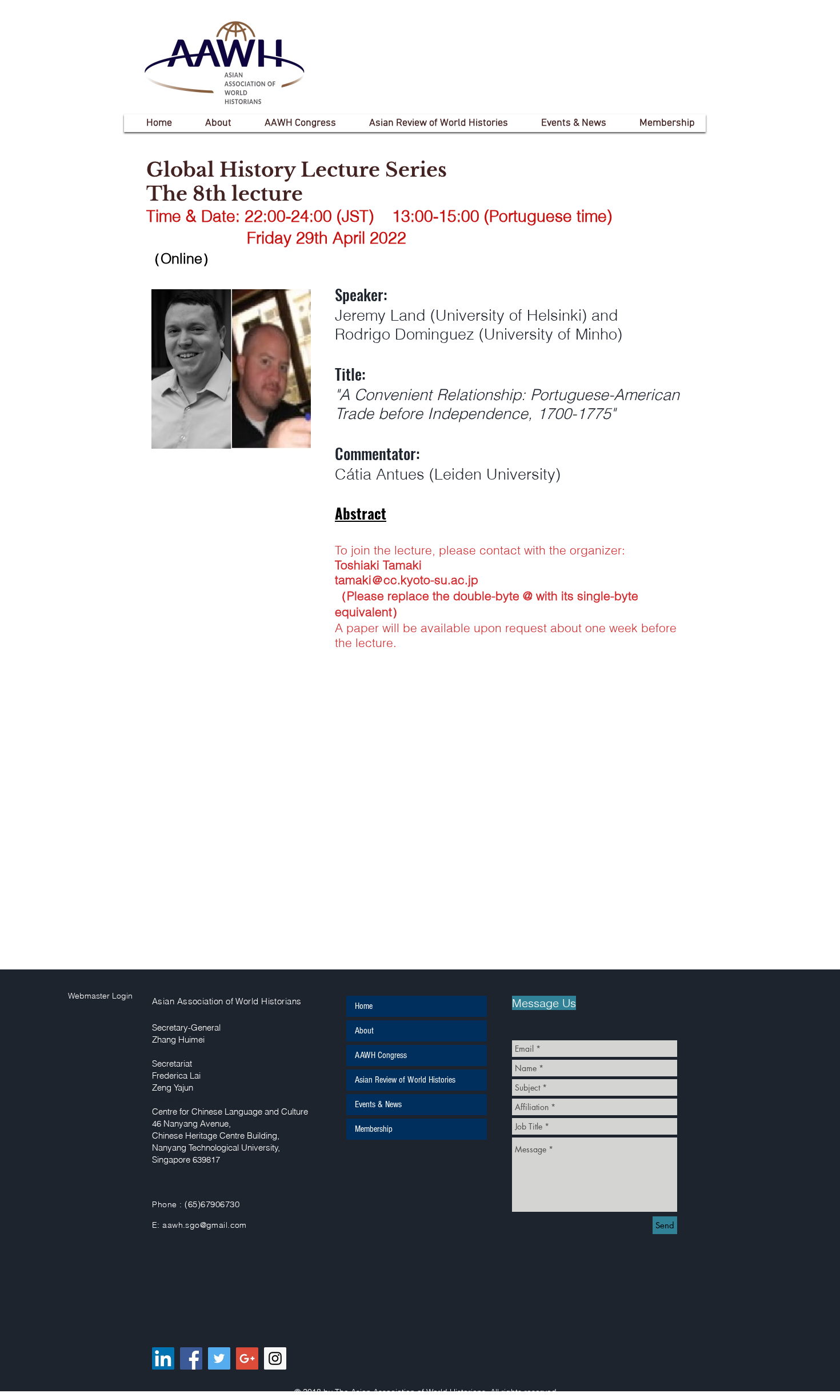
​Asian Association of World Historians (227, 1001)
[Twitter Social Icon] (219, 1358)
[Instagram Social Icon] (275, 1358)
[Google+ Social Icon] (247, 1358)
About (364, 1030)
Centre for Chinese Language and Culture (230, 1111)
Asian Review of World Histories (405, 1080)
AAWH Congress (381, 1055)
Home (364, 1006)
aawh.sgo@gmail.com (204, 1225)
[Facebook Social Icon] (191, 1358)
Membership (374, 1129)
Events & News (378, 1104)
